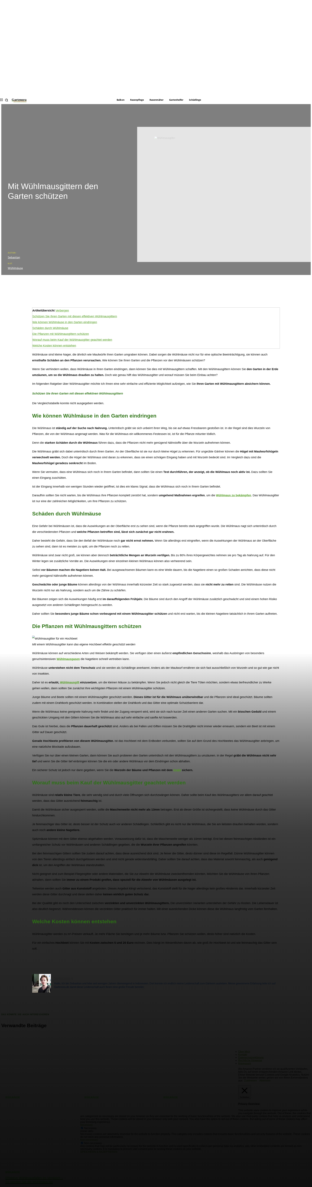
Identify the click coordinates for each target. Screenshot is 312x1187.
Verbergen (62, 310)
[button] (6, 100)
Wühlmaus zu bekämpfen (233, 495)
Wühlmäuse (15, 268)
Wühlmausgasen (68, 659)
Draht (177, 770)
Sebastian (14, 257)
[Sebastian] (41, 983)
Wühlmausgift (69, 682)
